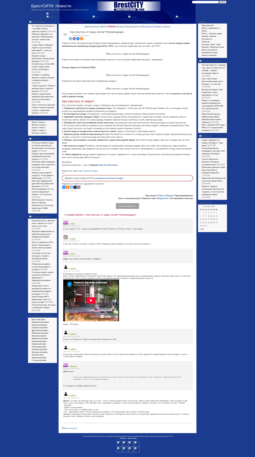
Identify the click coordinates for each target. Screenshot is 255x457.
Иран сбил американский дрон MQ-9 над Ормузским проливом (42, 183)
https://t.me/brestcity (108, 165)
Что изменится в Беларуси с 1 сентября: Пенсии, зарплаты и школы (43, 28)
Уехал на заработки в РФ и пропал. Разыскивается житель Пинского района (42, 245)
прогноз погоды (91, 171)
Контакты (140, 22)
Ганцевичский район (40, 328)
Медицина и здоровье (81, 35)
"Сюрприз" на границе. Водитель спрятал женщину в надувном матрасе (43, 77)
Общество (206, 42)
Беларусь (67, 22)
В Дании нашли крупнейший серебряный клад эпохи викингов (43, 156)
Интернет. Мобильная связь (213, 47)
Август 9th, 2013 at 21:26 (71, 368)
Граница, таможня (209, 36)
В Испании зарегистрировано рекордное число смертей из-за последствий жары (43, 164)
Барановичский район (40, 322)
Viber (160, 195)
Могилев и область (39, 133)
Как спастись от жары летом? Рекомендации (97, 32)
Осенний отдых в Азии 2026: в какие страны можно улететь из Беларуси (43, 66)
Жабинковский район (40, 333)
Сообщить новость (161, 26)
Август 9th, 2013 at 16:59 (71, 271)
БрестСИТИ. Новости (51, 6)
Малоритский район (40, 352)
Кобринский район (39, 344)
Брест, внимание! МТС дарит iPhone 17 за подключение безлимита (213, 127)
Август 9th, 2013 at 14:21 (71, 241)
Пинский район (38, 355)
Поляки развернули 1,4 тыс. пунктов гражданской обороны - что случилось (43, 191)
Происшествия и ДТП (95, 26)
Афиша (99, 22)
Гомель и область (39, 130)
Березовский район (39, 325)
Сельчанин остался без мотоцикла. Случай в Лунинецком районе (41, 256)
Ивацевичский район (40, 338)
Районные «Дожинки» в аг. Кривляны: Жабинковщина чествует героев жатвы (42, 36)
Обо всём (146, 26)
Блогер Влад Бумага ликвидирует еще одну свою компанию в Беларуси (213, 151)
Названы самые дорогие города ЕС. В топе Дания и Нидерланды (42, 175)
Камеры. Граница (118, 22)
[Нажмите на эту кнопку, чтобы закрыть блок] (55, 21)
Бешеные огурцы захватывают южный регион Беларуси (43, 58)
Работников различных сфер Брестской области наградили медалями (213, 170)
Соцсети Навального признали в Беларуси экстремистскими (210, 162)
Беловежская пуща (209, 53)
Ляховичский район (39, 349)
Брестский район (38, 320)
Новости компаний (209, 55)
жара (80, 171)
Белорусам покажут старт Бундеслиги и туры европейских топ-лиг (212, 92)
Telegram (169, 195)
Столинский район (39, 360)
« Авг (202, 229)
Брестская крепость (210, 50)
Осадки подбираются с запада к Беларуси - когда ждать (212, 142)
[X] (75, 187)
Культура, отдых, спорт (211, 44)
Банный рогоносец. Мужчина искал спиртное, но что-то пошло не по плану (43, 223)
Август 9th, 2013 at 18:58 (71, 336)
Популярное (40, 22)
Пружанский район (39, 358)
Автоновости (207, 39)
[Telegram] (70, 38)
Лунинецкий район (39, 347)
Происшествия (207, 25)
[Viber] (74, 38)
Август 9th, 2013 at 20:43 (71, 351)
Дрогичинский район (40, 330)
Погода (107, 22)
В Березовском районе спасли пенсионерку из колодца (41, 266)
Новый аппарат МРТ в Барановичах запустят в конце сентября (41, 299)
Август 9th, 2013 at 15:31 (71, 256)
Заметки (208, 136)
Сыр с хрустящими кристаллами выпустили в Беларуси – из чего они (212, 81)
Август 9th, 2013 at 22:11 (71, 398)
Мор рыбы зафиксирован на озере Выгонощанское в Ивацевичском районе (43, 234)
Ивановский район (39, 336)
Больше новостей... (127, 206)
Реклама (130, 22)
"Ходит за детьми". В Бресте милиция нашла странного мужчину (43, 88)
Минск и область (38, 122)
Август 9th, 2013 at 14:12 (71, 226)
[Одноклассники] (81, 38)
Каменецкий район (39, 341)
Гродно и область (39, 128)
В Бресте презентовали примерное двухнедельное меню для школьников (42, 96)
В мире (38, 139)
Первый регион (132, 26)
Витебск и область (39, 125)
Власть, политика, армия (212, 34)
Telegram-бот (162, 198)
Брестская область (42, 216)
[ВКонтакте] (78, 38)
